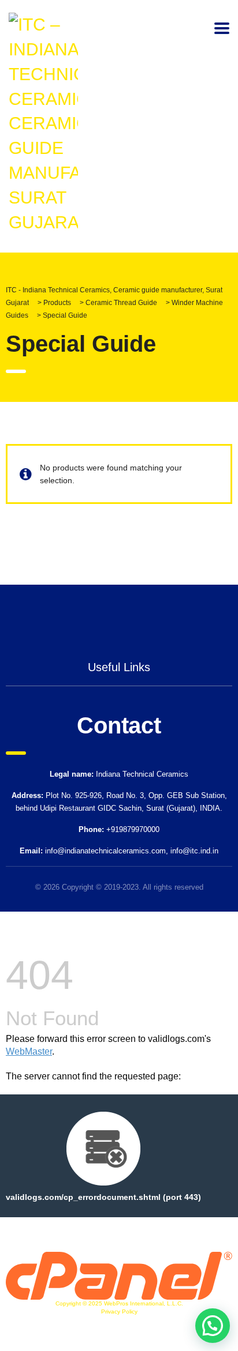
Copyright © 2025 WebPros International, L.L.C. (119, 1303)
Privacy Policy (119, 1311)
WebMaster (29, 1051)
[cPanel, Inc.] (119, 1275)
